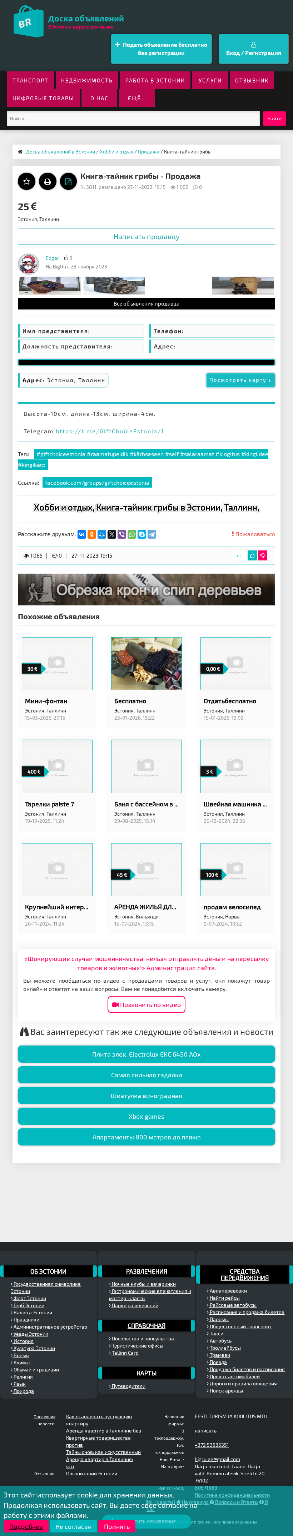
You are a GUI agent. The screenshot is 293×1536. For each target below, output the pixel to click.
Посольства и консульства (142, 1338)
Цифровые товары (43, 98)
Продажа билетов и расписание (247, 1369)
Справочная (146, 1325)
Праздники (26, 1319)
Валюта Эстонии (32, 1312)
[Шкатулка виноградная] (50, 285)
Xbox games (146, 1116)
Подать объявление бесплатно (164, 48)
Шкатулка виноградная (146, 1095)
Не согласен (73, 1526)
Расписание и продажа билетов (246, 1312)
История (23, 1341)
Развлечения (146, 1271)
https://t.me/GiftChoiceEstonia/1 (110, 431)
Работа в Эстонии (155, 80)
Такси (216, 1333)
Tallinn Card (125, 1353)
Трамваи (219, 1355)
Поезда (218, 1362)
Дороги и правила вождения (243, 1383)
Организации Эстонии (91, 1473)
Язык (19, 1384)
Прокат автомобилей (234, 1376)
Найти (274, 118)
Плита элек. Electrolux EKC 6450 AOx (146, 1054)
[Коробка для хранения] (114, 285)
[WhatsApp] (132, 534)
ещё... (137, 98)
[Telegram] (152, 534)
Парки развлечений (134, 1305)
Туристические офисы (137, 1346)
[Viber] (122, 534)
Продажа (148, 151)
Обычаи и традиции (36, 1369)
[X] (112, 534)
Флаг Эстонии (29, 1298)
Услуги (210, 80)
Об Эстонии (48, 1271)
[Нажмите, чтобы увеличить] (28, 264)
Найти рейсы (224, 1298)
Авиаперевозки (228, 1291)
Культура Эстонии (34, 1348)
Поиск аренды (226, 1391)
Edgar (52, 258)
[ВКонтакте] (82, 534)
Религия (23, 1377)
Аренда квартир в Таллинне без (103, 1430)
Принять (117, 1526)
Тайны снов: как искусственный (103, 1452)
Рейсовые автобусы (233, 1305)
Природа (23, 1391)
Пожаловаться (254, 533)
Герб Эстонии (28, 1305)
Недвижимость (87, 80)
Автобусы (221, 1341)
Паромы (219, 1319)
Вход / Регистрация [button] (253, 52)
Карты (147, 1372)
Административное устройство (50, 1327)
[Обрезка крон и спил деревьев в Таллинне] (146, 589)
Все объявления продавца (146, 303)
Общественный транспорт (240, 1326)
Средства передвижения (245, 1274)
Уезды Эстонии (30, 1334)
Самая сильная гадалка (146, 1075)
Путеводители (128, 1386)
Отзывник (252, 80)
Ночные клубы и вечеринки (143, 1284)
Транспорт (31, 80)
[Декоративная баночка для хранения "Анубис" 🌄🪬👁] (243, 285)
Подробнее (26, 1526)
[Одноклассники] (92, 534)
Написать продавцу (147, 236)
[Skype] (142, 534)
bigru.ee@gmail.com (217, 1459)
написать (206, 1430)
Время (21, 1355)
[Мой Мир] (102, 534)
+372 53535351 (212, 1445)
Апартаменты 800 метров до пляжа (147, 1137)
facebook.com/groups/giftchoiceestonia (97, 482)
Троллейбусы (225, 1348)
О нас (99, 98)
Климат (22, 1362)
